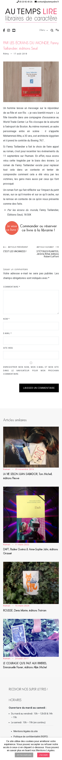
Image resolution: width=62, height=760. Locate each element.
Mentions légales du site (26, 731)
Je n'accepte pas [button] (24, 755)
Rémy (6, 54)
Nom (6, 319)
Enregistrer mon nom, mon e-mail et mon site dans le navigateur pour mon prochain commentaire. (31, 370)
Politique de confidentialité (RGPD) (31, 736)
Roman (6, 469)
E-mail (7, 333)
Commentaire (11, 287)
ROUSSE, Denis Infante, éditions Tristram (24, 610)
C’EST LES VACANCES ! (15, 249)
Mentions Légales (45, 750)
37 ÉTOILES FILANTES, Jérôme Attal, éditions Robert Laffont (47, 252)
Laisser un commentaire (39, 388)
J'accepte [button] (43, 755)
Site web (8, 348)
